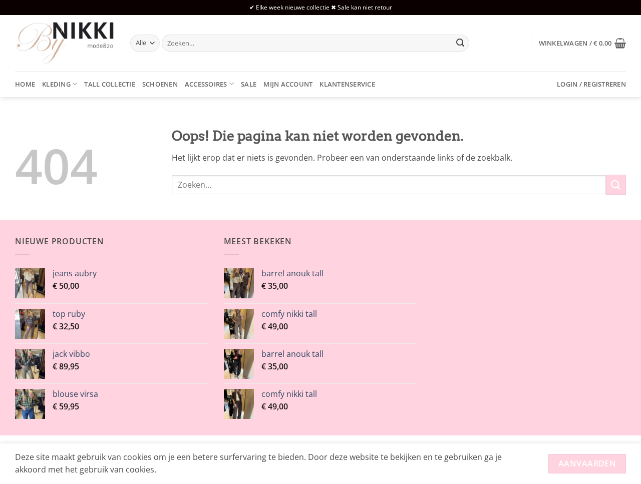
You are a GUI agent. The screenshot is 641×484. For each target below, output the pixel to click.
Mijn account (287, 84)
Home (25, 84)
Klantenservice (347, 84)
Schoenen (160, 84)
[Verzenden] (460, 43)
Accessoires (206, 84)
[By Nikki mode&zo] (65, 43)
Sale (248, 84)
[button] (582, 43)
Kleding (56, 84)
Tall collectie (109, 84)
